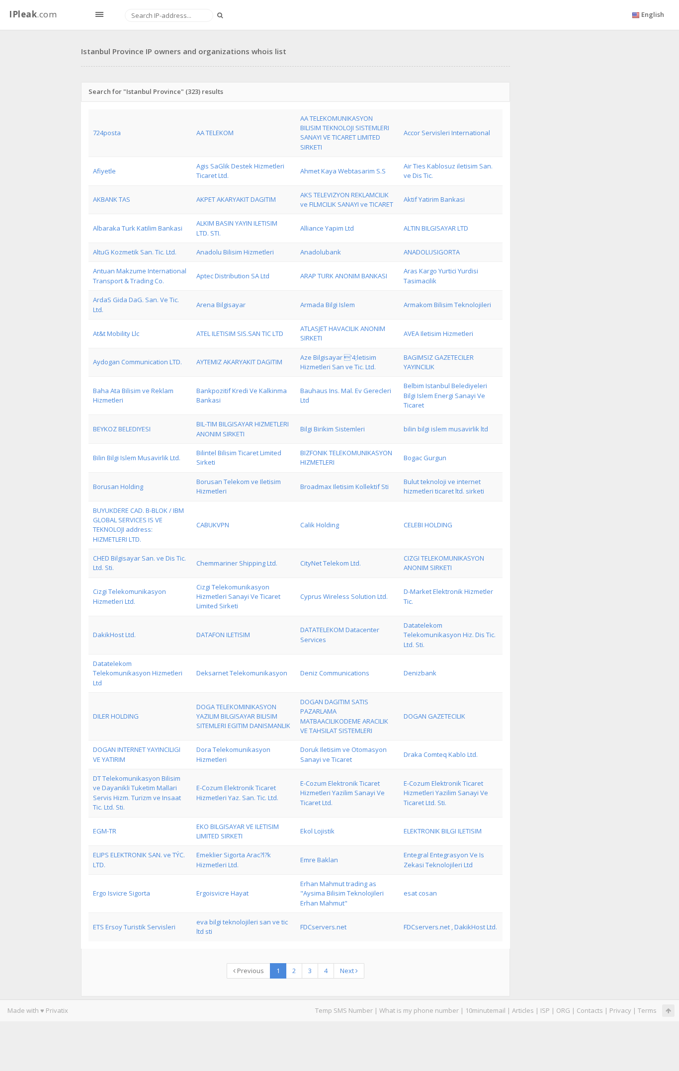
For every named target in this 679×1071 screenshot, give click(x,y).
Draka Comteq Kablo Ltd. (441, 754)
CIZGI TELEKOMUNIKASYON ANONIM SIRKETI (444, 563)
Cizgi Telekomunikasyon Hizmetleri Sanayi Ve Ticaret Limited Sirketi (238, 596)
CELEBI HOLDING (428, 524)
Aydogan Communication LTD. (137, 361)
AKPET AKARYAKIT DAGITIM (236, 199)
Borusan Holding (118, 486)
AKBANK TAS (111, 199)
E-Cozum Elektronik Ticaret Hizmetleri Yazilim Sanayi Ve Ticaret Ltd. (342, 793)
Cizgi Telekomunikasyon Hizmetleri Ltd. (129, 596)
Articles (523, 1010)
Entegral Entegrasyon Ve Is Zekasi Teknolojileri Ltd (444, 859)
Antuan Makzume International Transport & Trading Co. (139, 275)
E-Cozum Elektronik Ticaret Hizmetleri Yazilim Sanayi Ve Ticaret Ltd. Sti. (446, 793)
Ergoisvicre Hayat (222, 893)
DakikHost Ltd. (114, 634)
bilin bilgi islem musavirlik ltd (446, 428)
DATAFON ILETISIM (223, 634)
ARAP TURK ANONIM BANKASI (343, 275)
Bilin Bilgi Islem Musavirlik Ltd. (136, 457)
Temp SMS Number (344, 1010)
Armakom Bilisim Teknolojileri (447, 304)
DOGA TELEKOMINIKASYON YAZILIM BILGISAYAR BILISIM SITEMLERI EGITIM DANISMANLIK (243, 716)
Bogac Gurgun (425, 457)
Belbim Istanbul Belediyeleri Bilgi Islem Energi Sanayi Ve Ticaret (445, 395)
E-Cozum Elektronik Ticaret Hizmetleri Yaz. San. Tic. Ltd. (237, 792)
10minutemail (485, 1010)
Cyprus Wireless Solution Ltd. (344, 596)
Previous (250, 970)
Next (347, 970)
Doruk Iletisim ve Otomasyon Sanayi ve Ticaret (343, 754)
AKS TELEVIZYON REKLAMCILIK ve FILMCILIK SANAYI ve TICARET (346, 199)
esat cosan (420, 893)
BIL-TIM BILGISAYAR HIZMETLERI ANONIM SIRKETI (242, 428)
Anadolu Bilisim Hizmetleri (235, 251)
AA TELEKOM (215, 132)
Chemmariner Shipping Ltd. (236, 563)
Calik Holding (319, 524)
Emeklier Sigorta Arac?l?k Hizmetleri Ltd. (233, 859)
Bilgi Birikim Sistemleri (332, 428)
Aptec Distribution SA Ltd (232, 275)
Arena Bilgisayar (221, 304)
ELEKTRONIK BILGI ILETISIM (443, 830)
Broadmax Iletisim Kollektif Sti (344, 486)
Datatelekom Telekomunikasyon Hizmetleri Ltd (137, 673)
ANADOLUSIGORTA (432, 251)
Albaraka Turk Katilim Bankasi (137, 228)
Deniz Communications (334, 672)
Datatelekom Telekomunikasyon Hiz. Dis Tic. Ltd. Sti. (450, 635)
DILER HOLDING (116, 716)
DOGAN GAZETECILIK (434, 716)
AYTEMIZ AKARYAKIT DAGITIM (239, 361)
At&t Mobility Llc (116, 333)
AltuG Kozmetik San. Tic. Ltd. (134, 251)
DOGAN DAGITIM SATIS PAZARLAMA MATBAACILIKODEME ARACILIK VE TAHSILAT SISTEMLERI (344, 716)
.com (33, 14)
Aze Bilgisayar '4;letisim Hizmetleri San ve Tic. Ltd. (338, 362)
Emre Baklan (319, 859)
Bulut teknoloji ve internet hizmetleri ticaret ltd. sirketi (444, 486)
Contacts (590, 1010)
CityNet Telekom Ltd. (330, 563)
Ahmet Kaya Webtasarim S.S (343, 170)
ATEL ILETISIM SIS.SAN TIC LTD (239, 333)
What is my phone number (419, 1010)
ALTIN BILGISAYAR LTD (436, 228)
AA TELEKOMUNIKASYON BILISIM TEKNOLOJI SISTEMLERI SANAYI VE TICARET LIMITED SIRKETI (344, 133)
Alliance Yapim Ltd (327, 228)
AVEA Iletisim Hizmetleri (438, 333)
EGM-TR (104, 830)
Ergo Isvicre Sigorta (121, 893)
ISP (545, 1010)
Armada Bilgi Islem (327, 304)
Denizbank (420, 672)
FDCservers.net (323, 926)
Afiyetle (104, 170)
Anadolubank (320, 251)
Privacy (620, 1010)
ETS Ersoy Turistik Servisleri (134, 926)
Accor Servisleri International (447, 132)
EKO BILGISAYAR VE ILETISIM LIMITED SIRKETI (237, 831)
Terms (647, 1010)
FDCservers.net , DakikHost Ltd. (450, 926)
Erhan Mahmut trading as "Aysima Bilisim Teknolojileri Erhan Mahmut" (342, 893)
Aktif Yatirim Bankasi (434, 199)
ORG (563, 1010)
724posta (107, 132)
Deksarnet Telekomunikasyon (241, 672)
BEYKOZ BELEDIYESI (122, 428)
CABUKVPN (212, 524)
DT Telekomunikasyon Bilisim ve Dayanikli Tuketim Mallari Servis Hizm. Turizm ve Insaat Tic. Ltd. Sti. (137, 793)
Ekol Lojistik (317, 830)
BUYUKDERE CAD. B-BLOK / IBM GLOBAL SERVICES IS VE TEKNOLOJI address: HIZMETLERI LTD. (138, 525)
